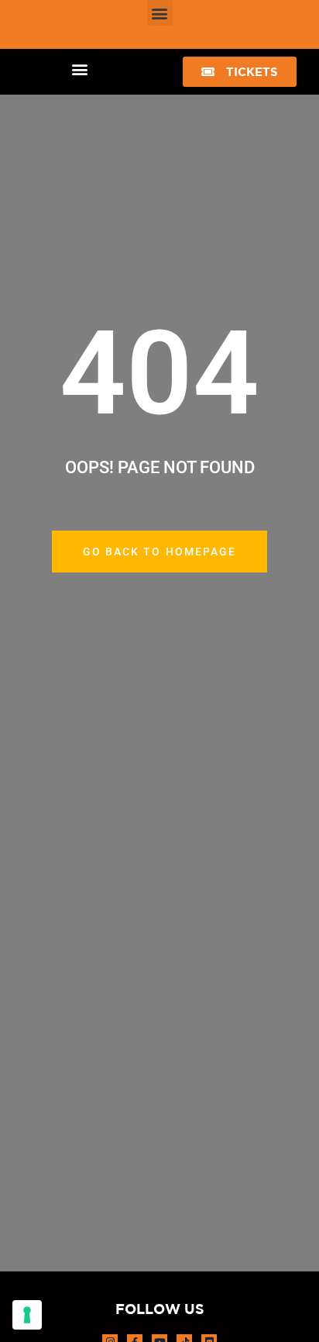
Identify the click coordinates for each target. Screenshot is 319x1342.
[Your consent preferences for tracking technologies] (27, 1315)
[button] (160, 13)
